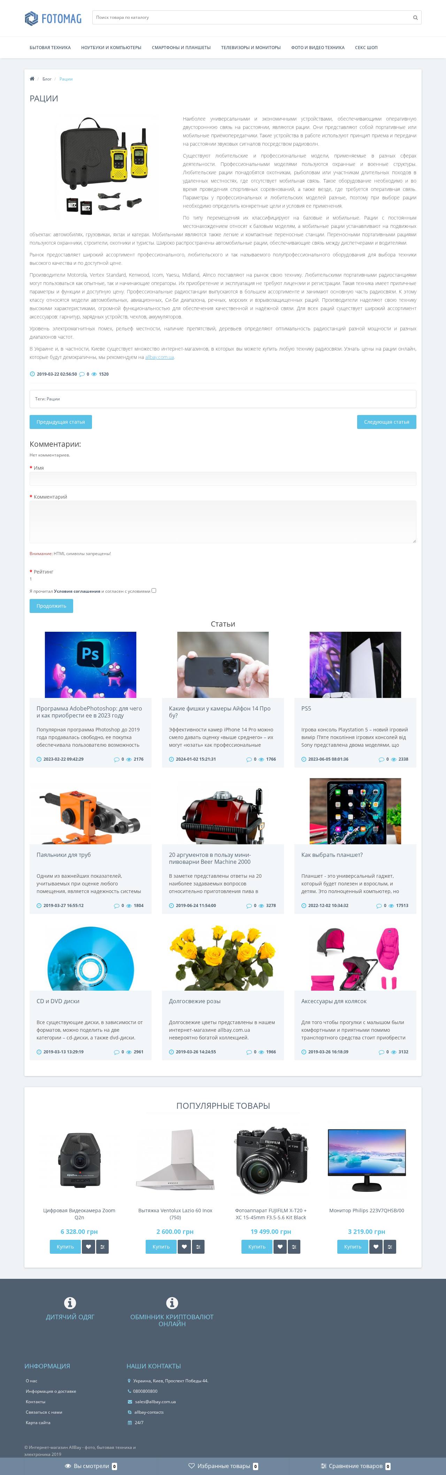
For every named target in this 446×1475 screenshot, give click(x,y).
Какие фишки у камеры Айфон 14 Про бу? (220, 712)
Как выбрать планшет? (332, 855)
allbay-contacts (148, 1412)
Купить (65, 1246)
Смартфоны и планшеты (181, 48)
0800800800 (145, 1391)
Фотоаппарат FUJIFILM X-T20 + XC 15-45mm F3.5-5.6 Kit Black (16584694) (271, 1214)
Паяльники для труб (64, 855)
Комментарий (50, 496)
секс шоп (366, 48)
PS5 (306, 708)
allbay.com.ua (159, 357)
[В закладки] (88, 1247)
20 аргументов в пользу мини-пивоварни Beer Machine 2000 (210, 858)
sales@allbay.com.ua (155, 1402)
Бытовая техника (50, 48)
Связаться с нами (44, 1412)
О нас (31, 1381)
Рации (53, 399)
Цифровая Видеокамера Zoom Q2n (79, 1214)
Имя (39, 467)
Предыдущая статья (61, 421)
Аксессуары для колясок (334, 1001)
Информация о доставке (51, 1391)
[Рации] (106, 167)
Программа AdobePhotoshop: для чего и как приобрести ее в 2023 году (89, 712)
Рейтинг (43, 571)
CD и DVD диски (58, 1001)
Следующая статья (386, 421)
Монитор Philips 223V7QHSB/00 (366, 1210)
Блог (47, 79)
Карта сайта (38, 1423)
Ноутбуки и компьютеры (111, 48)
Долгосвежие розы (195, 1001)
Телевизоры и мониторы (251, 48)
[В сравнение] (102, 1247)
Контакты (35, 1402)
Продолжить (51, 605)
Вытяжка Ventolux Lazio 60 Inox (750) (175, 1214)
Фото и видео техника (318, 48)
